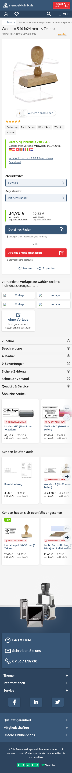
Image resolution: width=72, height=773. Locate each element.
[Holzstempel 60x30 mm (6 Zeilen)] (18, 531)
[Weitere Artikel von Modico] (62, 34)
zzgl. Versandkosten (18, 219)
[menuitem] (63, 14)
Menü (66, 13)
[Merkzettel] (16, 14)
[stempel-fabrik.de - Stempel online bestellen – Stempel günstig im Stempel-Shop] (18, 5)
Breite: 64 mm (27, 127)
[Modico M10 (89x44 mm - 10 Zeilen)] (18, 412)
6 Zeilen (11, 132)
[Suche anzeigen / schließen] (49, 14)
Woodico (59, 127)
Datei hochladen (19, 229)
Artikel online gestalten (25, 252)
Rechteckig (12, 127)
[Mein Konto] (6, 14)
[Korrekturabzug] (18, 470)
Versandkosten (15, 753)
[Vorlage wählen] (18, 295)
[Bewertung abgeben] (13, 121)
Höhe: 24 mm (44, 127)
